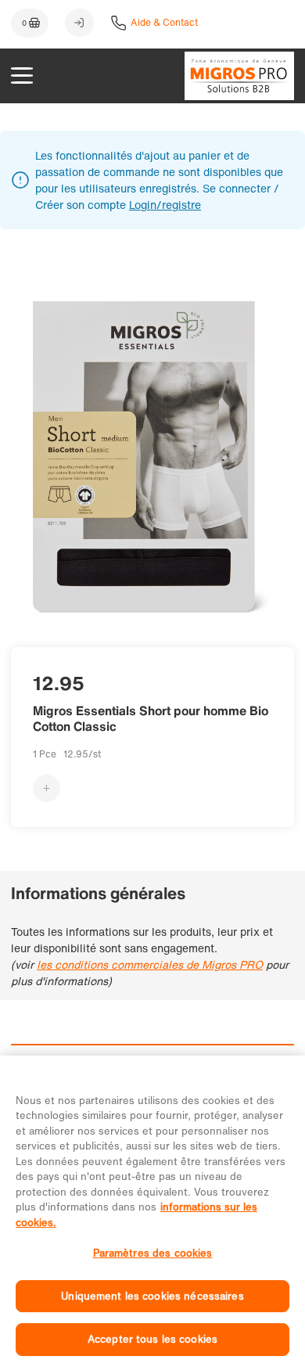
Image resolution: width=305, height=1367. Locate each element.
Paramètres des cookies (153, 1253)
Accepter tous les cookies (152, 1339)
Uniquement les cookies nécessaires (152, 1296)
